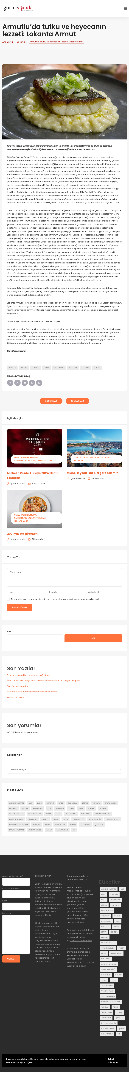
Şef (74, 830)
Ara (9, 631)
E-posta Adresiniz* (11, 888)
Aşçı (30, 803)
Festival (96, 803)
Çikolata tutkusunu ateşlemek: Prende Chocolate (32, 691)
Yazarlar (21, 41)
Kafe (49, 808)
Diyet (61, 803)
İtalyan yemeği (35, 830)
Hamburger (38, 808)
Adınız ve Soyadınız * (12, 875)
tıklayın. (82, 965)
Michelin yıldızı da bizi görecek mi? (92, 473)
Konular (34, 457)
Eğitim (85, 803)
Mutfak (103, 808)
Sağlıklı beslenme (102, 814)
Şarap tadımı (62, 830)
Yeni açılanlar (21, 521)
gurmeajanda (18, 483)
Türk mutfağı (95, 819)
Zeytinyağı (85, 825)
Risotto (85, 368)
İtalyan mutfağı (16, 830)
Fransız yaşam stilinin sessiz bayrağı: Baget (29, 675)
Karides (24, 368)
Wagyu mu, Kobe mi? (18, 697)
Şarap (49, 830)
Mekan (33, 515)
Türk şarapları (112, 819)
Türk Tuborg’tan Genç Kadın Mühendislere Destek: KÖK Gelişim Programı (44, 680)
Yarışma (36, 825)
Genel (17, 457)
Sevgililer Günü (16, 819)
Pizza (58, 814)
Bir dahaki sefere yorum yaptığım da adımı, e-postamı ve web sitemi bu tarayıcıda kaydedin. (56, 599)
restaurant (58, 368)
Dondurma (72, 803)
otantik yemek (34, 814)
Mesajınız (7, 913)
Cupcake (50, 803)
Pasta (48, 814)
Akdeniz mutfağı (16, 803)
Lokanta (35, 368)
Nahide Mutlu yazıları (25, 460)
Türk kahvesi (78, 819)
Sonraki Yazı (77, 400)
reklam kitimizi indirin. (81, 940)
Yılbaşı (73, 825)
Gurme (25, 808)
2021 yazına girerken (22, 534)
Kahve (71, 808)
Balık (39, 803)
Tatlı (65, 819)
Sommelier (32, 819)
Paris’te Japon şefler (17, 686)
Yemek (49, 460)
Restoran (73, 368)
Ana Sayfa (7, 41)
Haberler (25, 457)
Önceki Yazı (51, 400)
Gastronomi (110, 803)
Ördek (46, 368)
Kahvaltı (60, 808)
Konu (5, 900)
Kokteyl (91, 808)
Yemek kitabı (60, 825)
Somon (97, 368)
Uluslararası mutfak (18, 825)
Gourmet (13, 808)
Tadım (55, 819)
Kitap (81, 808)
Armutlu (13, 368)
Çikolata (99, 825)
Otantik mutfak (16, 814)
